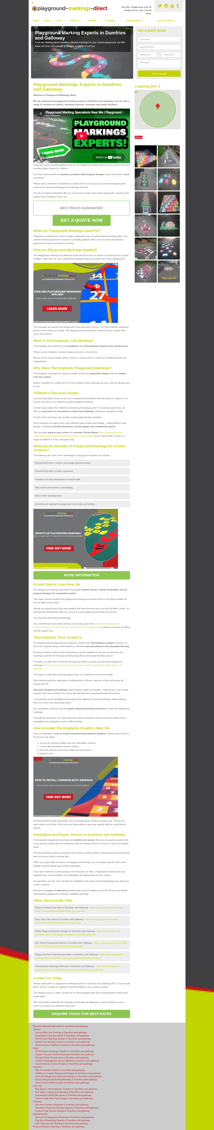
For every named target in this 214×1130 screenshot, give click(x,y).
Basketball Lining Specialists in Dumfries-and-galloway (62, 1035)
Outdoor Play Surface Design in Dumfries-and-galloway (62, 1111)
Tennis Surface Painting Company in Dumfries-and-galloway (65, 1045)
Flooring (110, 20)
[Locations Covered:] (32, 3)
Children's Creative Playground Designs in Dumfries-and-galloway (67, 1073)
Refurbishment (133, 20)
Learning (92, 20)
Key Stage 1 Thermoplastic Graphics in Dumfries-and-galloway (66, 1089)
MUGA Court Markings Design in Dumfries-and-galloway (63, 1038)
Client (59, 20)
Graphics (74, 20)
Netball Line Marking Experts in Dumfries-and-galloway (62, 1042)
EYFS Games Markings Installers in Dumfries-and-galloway (64, 1051)
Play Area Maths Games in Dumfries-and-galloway (60, 1070)
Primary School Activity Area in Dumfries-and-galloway (62, 1057)
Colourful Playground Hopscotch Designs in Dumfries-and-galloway (68, 1076)
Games (47, 20)
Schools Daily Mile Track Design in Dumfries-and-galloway (64, 1098)
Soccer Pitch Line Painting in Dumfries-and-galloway (61, 1032)
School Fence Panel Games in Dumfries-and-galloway (62, 1082)
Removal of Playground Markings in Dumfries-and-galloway (64, 1117)
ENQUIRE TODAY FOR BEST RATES (82, 1014)
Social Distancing (166, 20)
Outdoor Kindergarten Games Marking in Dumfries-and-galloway (67, 1060)
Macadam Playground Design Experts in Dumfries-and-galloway (67, 1107)
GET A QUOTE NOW (81, 220)
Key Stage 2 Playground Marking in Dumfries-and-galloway (64, 1092)
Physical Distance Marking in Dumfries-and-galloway (59, 1126)
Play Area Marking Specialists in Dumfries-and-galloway (60, 1026)
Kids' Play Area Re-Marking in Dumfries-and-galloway (61, 1123)
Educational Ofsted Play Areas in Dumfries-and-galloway (63, 1095)
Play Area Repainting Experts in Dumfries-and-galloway (62, 1120)
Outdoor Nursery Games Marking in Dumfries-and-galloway (64, 1054)
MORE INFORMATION (81, 575)
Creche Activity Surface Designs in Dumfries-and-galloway (64, 1064)
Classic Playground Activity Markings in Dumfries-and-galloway (66, 1079)
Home (36, 20)
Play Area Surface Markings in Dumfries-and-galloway (62, 1104)
